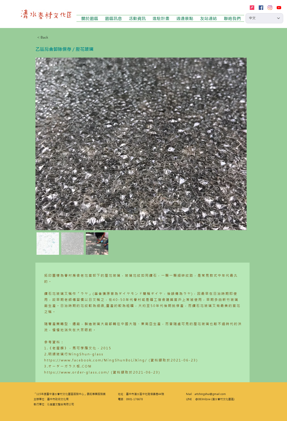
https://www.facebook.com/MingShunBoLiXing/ (95, 360)
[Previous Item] (43, 144)
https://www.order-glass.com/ (76, 372)
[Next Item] (238, 144)
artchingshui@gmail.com (210, 394)
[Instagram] (270, 7)
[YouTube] (279, 7)
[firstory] (252, 7)
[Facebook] (261, 7)
